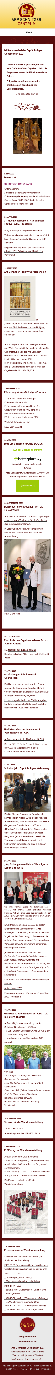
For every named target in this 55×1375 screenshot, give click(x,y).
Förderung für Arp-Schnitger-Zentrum (25, 392)
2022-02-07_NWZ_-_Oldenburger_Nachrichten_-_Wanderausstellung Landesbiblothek (22, 1277)
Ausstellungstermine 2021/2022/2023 (22, 1133)
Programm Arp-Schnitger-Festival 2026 (23, 230)
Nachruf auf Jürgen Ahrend (22, 650)
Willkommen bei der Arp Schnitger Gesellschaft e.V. (23, 52)
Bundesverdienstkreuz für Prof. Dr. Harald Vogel (23, 508)
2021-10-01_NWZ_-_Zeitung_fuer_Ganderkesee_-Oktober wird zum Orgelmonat (25, 1289)
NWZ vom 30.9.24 (13, 426)
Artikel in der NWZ (13, 988)
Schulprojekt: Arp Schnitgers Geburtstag (27, 768)
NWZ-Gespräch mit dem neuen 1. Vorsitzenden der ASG (22, 731)
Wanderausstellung (13, 1183)
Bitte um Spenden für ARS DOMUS (23, 443)
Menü (29, 32)
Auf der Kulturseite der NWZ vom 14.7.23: (24, 739)
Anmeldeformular (27, 1341)
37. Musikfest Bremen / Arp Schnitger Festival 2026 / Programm (24, 222)
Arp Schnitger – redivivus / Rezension (25, 271)
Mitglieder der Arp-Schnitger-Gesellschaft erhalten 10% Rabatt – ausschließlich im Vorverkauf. (24, 251)
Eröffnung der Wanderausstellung (23, 1150)
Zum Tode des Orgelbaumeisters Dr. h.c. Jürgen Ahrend (26, 642)
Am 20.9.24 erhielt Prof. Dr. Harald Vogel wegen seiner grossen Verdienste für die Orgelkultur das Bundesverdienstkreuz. (27, 520)
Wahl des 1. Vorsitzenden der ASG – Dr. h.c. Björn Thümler (26, 1015)
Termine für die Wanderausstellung (23, 1122)
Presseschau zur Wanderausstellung (24, 1250)
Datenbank (10, 177)
